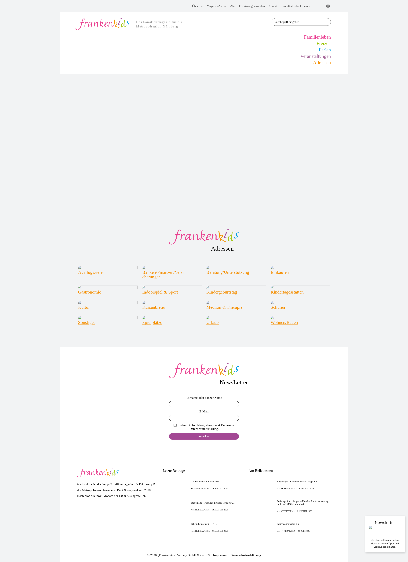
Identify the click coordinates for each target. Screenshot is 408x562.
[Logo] (204, 237)
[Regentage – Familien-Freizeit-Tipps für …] (175, 506)
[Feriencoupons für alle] (261, 527)
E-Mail (204, 411)
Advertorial (202, 488)
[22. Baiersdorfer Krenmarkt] (175, 485)
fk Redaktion (202, 510)
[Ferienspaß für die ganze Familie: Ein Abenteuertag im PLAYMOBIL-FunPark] (261, 506)
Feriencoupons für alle (288, 524)
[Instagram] (321, 6)
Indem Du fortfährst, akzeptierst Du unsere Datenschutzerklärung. (206, 426)
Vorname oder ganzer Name (204, 397)
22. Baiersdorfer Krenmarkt (205, 481)
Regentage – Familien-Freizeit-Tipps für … (213, 502)
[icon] (328, 6)
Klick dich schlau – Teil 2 (204, 524)
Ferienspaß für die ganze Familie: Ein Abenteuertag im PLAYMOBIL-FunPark (302, 502)
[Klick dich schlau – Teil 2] (175, 527)
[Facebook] (315, 6)
